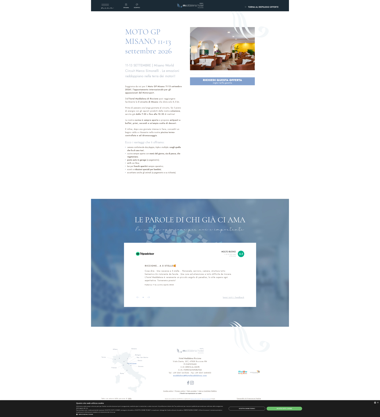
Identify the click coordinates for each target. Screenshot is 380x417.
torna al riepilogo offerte (262, 7)
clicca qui (112, 412)
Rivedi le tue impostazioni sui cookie (190, 393)
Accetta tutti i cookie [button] (284, 408)
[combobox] (375, 403)
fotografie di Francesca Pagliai (249, 398)
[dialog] (190, 408)
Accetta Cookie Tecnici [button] (247, 408)
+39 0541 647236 (181, 373)
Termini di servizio (206, 398)
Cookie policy (168, 391)
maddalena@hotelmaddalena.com (190, 375)
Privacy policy (180, 391)
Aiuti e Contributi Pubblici (208, 391)
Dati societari (192, 391)
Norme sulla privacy (195, 398)
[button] (150, 414)
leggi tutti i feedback (233, 297)
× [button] (378, 402)
